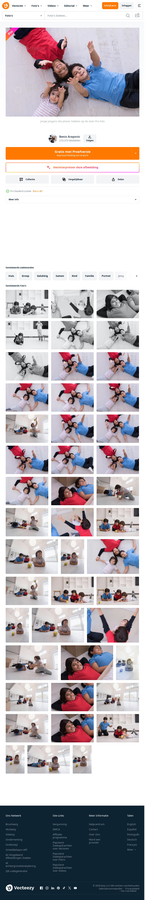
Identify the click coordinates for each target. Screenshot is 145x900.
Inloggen (127, 5)
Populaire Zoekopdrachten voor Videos (62, 866)
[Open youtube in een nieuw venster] (75, 886)
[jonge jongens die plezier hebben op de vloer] (72, 302)
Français (129, 843)
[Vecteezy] (5, 5)
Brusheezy (12, 822)
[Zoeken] (128, 15)
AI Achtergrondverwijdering (21, 862)
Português (130, 832)
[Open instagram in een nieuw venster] (47, 886)
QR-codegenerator (17, 869)
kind (74, 274)
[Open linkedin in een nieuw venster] (52, 886)
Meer (86, 5)
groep (25, 274)
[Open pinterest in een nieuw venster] (58, 886)
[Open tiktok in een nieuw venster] (64, 886)
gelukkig (42, 274)
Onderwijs (12, 843)
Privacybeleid (130, 886)
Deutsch (129, 837)
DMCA (56, 827)
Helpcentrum (97, 822)
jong (121, 274)
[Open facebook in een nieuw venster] (41, 886)
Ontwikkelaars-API (16, 848)
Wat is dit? (38, 191)
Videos (52, 5)
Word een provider (94, 839)
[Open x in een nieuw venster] (69, 886)
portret (106, 274)
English (128, 822)
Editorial (69, 5)
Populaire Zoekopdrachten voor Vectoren (62, 843)
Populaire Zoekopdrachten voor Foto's (62, 854)
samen (60, 274)
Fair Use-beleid (126, 889)
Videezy (10, 832)
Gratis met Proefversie (73, 153)
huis (11, 274)
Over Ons (94, 832)
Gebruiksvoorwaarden (108, 886)
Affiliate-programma (60, 834)
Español (129, 827)
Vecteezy (11, 827)
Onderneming (14, 837)
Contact (93, 827)
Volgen (90, 140)
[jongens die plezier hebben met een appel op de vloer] (27, 302)
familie (89, 274)
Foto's (35, 5)
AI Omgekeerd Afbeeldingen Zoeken (18, 854)
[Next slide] (131, 274)
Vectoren (17, 5)
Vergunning (60, 822)
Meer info (14, 197)
